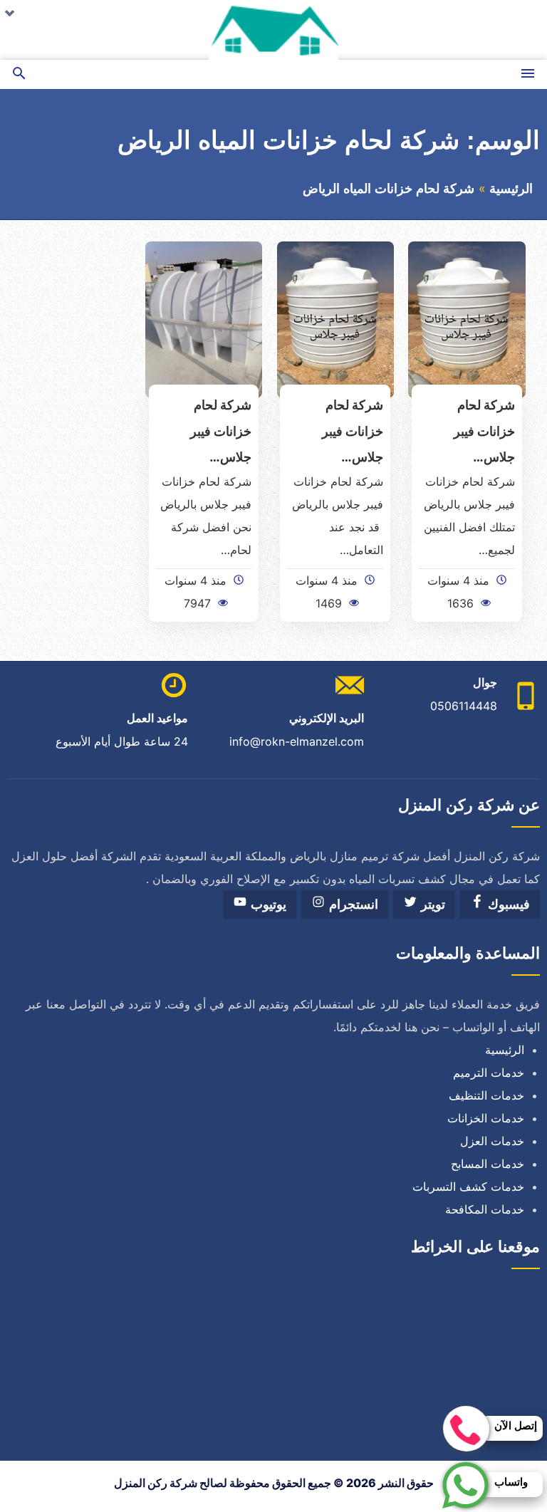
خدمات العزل (492, 1141)
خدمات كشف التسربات (468, 1186)
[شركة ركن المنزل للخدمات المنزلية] (273, 30)
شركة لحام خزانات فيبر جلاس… (484, 431)
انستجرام (351, 904)
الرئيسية (511, 189)
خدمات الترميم (488, 1072)
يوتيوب (266, 904)
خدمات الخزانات (485, 1118)
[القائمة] (527, 74)
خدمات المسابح (487, 1164)
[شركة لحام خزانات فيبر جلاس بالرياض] (467, 318)
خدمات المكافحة (484, 1209)
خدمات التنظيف (486, 1095)
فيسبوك (507, 904)
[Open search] (19, 74)
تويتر (431, 904)
